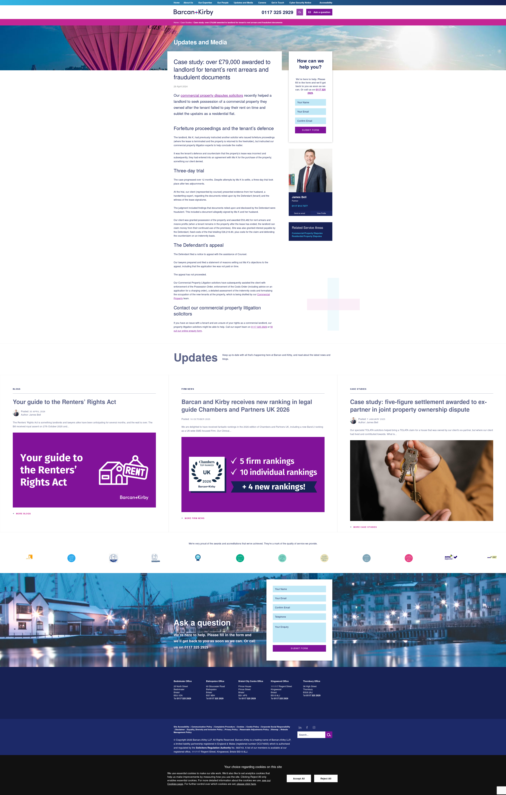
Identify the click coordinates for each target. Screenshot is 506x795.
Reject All (325, 778)
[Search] (299, 12)
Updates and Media (243, 2)
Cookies (240, 726)
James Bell (299, 197)
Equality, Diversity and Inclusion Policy (205, 729)
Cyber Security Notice (300, 2)
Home (177, 2)
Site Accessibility (181, 726)
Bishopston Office (215, 681)
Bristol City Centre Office (250, 681)
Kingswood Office (280, 681)
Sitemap (274, 729)
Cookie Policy (252, 726)
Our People (222, 2)
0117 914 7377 (300, 205)
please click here (246, 784)
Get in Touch (277, 2)
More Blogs (23, 513)
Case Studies (186, 22)
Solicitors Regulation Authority (213, 747)
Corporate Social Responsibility (275, 726)
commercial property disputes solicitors (212, 95)
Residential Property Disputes (307, 236)
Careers (262, 2)
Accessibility (326, 2)
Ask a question (321, 12)
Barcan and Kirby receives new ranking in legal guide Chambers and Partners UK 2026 (246, 405)
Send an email (299, 213)
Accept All (299, 778)
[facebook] (307, 727)
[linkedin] (300, 727)
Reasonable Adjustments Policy (254, 729)
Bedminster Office (183, 681)
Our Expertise (205, 2)
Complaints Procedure (224, 726)
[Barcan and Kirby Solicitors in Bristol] (193, 12)
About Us (188, 2)
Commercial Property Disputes (307, 233)
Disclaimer (180, 729)
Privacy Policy (231, 729)
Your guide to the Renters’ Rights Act (64, 401)
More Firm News (195, 518)
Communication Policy (201, 726)
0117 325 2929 (277, 12)
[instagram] (314, 727)
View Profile (321, 213)
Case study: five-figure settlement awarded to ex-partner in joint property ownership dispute (418, 405)
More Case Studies (365, 527)
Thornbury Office (311, 681)
